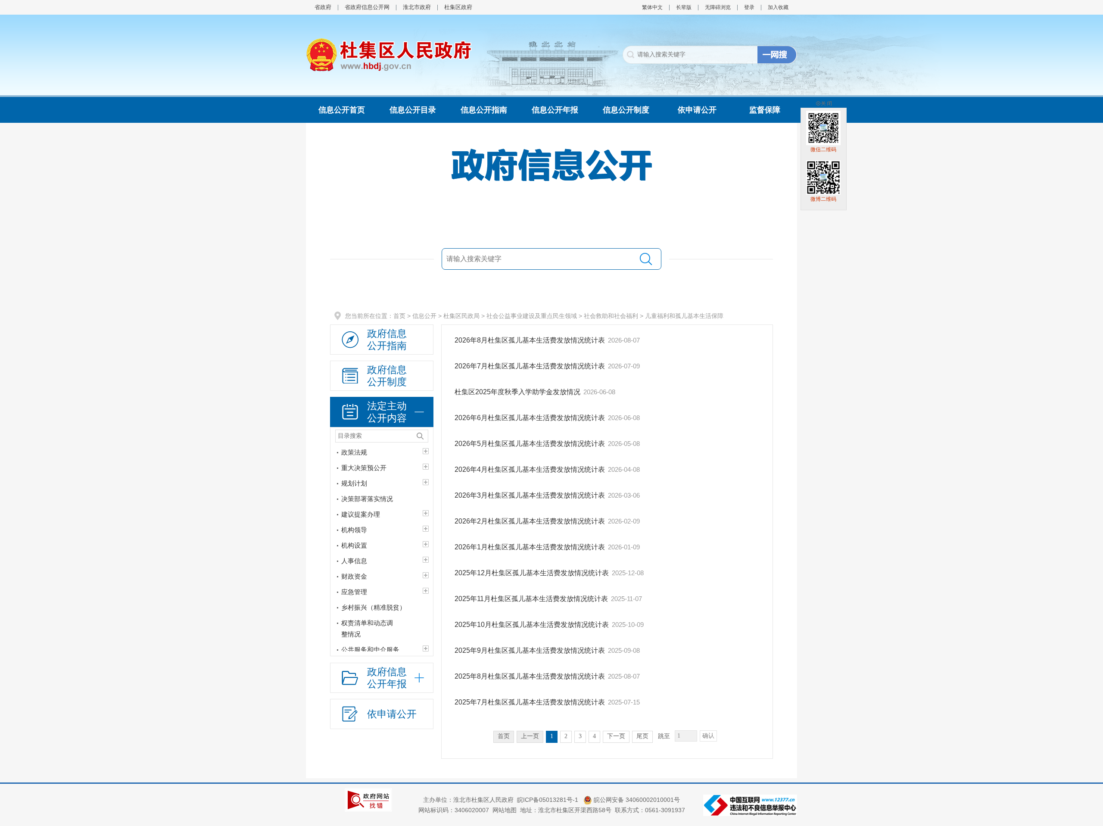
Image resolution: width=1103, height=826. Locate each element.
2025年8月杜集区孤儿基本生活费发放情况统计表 (530, 676)
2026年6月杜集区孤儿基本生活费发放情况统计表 (530, 417)
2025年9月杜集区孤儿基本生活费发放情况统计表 (530, 650)
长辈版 (684, 7)
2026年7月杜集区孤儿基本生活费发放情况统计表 (530, 366)
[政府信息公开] (551, 165)
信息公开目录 (412, 110)
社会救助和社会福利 (611, 315)
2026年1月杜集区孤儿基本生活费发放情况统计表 (530, 547)
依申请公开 (697, 110)
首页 (399, 315)
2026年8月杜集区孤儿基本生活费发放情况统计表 (530, 340)
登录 (749, 7)
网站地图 (504, 810)
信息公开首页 (341, 110)
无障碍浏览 (718, 7)
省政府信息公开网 (367, 7)
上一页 (530, 736)
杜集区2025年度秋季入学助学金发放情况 (517, 392)
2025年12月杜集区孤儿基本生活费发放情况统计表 (532, 573)
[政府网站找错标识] (368, 799)
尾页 (642, 736)
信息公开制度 (626, 110)
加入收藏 (778, 7)
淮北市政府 (417, 7)
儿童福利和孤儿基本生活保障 (684, 315)
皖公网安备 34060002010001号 (636, 799)
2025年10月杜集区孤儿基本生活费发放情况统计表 (532, 624)
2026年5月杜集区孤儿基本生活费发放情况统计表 (530, 443)
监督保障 (764, 110)
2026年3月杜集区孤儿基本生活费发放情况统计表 (530, 495)
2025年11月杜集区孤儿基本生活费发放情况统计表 (531, 598)
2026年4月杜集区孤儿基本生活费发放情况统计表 (530, 469)
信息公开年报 (555, 110)
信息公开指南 (484, 110)
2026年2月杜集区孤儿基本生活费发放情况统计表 (530, 521)
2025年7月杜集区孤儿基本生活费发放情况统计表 (530, 702)
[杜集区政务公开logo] (389, 54)
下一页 (616, 736)
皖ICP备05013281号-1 (548, 799)
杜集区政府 (458, 7)
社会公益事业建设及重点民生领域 (531, 315)
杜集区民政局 (461, 315)
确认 (708, 735)
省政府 (323, 7)
